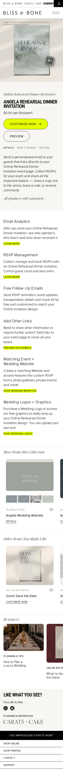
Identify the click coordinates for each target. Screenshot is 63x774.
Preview (16, 136)
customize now (16, 601)
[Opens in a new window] (51, 590)
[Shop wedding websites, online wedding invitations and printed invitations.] (13, 3)
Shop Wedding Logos (18, 433)
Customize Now (24, 124)
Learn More (12, 243)
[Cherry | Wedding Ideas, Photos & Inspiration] (48, 3)
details (11, 521)
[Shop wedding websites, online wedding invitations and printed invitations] (22, 12)
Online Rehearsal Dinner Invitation (26, 22)
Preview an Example (17, 347)
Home (6, 22)
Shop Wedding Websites (20, 390)
